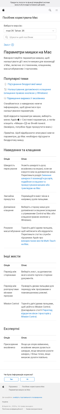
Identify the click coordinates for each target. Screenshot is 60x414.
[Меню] (56, 10)
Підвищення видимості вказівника (26, 98)
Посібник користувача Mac (20, 17)
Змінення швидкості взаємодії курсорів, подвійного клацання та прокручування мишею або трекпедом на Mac (37, 182)
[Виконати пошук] (6, 37)
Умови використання (34, 409)
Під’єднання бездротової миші (25, 84)
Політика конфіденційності (12, 409)
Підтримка (13, 387)
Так (11, 379)
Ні (27, 379)
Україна (5, 402)
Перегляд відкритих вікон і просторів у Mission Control (36, 313)
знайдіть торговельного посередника (27, 397)
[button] (50, 10)
